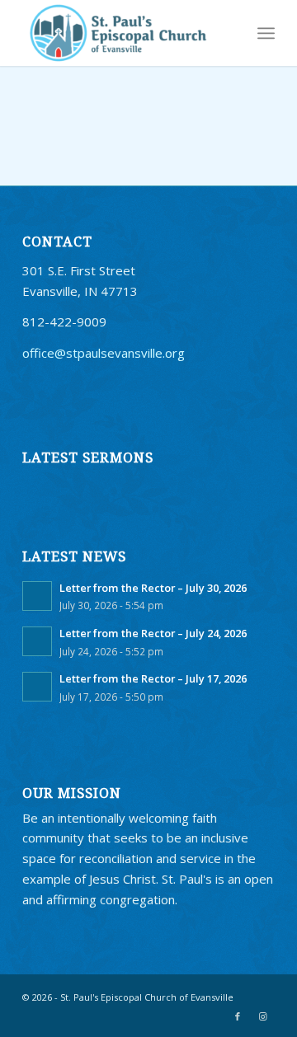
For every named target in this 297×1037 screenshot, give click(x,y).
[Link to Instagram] (262, 1016)
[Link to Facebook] (237, 1016)
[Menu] (266, 33)
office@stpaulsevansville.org (103, 353)
